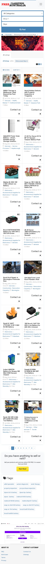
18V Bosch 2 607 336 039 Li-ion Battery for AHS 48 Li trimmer (32, 325)
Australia (8, 34)
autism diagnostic (22, 484)
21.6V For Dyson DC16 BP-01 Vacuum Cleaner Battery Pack (32, 138)
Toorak (34, 429)
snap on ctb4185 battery (12, 505)
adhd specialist (9, 484)
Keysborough (15, 148)
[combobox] (22, 13)
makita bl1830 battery (24, 496)
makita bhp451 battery (29, 501)
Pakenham (15, 336)
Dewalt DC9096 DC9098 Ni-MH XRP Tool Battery (31, 371)
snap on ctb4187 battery (31, 505)
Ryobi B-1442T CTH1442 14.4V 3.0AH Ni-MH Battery (11, 325)
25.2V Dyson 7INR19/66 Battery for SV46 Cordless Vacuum (32, 232)
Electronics (30, 144)
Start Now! (22, 469)
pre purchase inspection (27, 488)
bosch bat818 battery (27, 509)
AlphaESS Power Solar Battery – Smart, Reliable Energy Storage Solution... (11, 138)
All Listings (6, 55)
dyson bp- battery (25, 492)
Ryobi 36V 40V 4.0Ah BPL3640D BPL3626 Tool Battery (10, 418)
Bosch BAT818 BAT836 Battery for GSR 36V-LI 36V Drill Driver (11, 231)
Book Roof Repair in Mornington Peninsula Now (11, 279)
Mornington (15, 290)
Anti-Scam (4, 554)
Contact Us (27, 551)
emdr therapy (35, 484)
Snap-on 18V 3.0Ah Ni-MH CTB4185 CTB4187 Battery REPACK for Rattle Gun (32, 184)
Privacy (3, 560)
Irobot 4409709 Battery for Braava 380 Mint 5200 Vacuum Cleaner (11, 372)
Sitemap (26, 554)
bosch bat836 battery (11, 513)
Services (8, 100)
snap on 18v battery (10, 509)
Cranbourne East (15, 103)
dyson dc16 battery (10, 492)
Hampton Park (35, 103)
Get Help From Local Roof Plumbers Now (32, 278)
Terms (3, 557)
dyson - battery (9, 496)
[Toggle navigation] (41, 4)
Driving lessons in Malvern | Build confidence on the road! (31, 419)
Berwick (36, 149)
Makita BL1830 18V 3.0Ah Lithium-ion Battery (10, 184)
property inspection (10, 488)
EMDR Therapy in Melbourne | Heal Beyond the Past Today (9, 93)
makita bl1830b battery (11, 501)
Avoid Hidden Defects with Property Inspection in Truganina (32, 93)
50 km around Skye (21, 61)
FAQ (2, 551)
